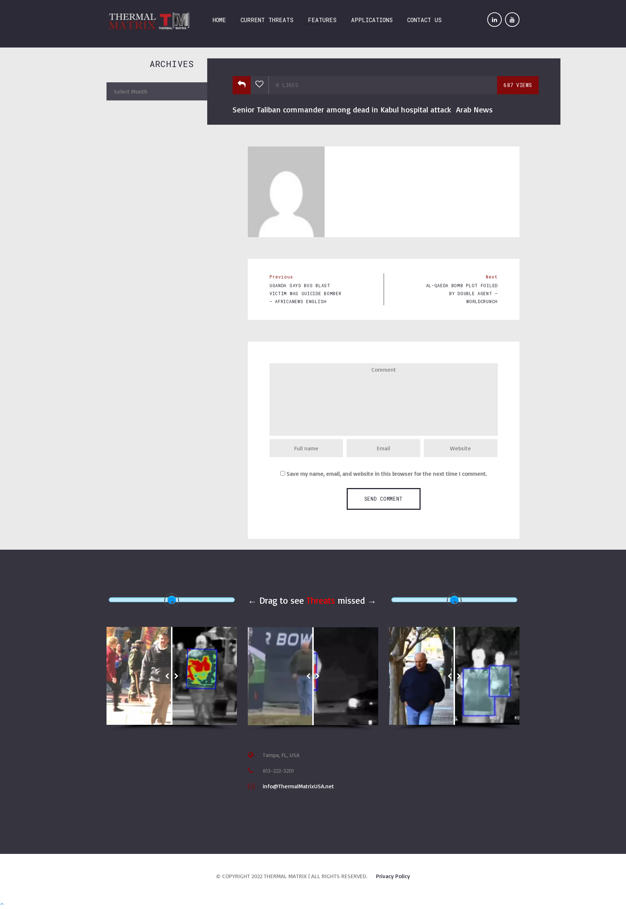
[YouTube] (512, 19)
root (358, 164)
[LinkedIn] (494, 19)
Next (492, 277)
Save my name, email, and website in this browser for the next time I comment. (387, 473)
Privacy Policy (393, 876)
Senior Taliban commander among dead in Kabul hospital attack (342, 109)
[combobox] (172, 91)
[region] (172, 679)
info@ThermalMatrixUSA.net (298, 786)
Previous (281, 277)
